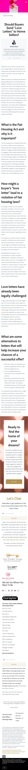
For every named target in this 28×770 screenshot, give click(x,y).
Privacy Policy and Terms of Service (15, 539)
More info (4, 763)
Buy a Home (5, 614)
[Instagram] (18, 591)
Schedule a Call (6, 628)
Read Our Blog (6, 625)
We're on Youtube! (7, 642)
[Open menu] (26, 2)
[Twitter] (6, 591)
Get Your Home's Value (8, 622)
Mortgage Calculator (7, 647)
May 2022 (5, 312)
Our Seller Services (7, 611)
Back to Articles (8, 15)
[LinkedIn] (8, 591)
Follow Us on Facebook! (8, 645)
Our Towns (5, 631)
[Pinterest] (12, 591)
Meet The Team (6, 608)
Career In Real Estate (8, 633)
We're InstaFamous (7, 639)
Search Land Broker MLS (8, 636)
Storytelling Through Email (9, 617)
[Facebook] (3, 591)
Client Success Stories (8, 619)
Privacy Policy (14, 707)
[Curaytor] (10, 599)
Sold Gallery (5, 650)
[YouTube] (15, 591)
